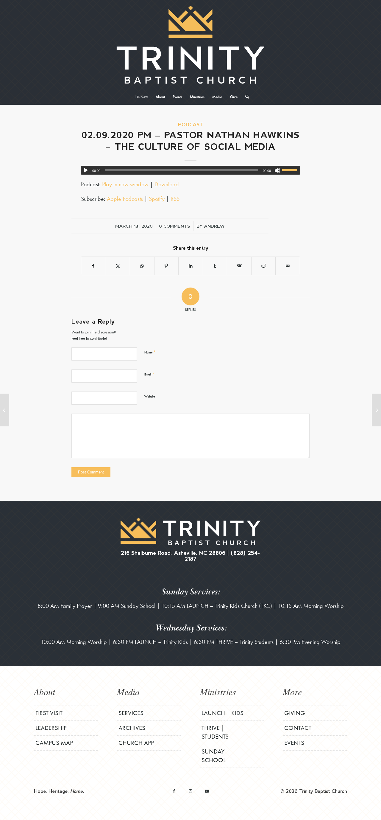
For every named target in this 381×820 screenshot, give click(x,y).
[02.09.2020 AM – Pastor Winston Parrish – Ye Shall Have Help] (4, 410)
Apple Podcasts (125, 199)
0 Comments (174, 226)
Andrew (214, 226)
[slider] (291, 170)
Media (128, 692)
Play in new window (125, 184)
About (44, 692)
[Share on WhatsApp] (142, 266)
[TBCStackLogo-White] (190, 44)
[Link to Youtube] (207, 791)
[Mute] (277, 170)
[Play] (86, 170)
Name (149, 352)
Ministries (218, 692)
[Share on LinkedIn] (191, 266)
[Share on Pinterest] (166, 266)
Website (149, 396)
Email (149, 374)
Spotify (157, 199)
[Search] (245, 96)
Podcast (190, 124)
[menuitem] (142, 96)
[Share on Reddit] (264, 266)
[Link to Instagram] (190, 791)
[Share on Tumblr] (215, 266)
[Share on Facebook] (93, 266)
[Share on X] (118, 266)
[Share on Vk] (239, 266)
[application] (190, 170)
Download (166, 184)
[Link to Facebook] (174, 791)
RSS (175, 199)
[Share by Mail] (288, 266)
